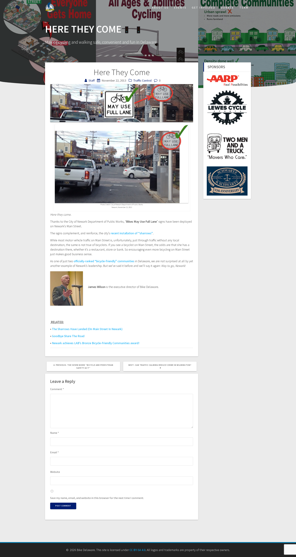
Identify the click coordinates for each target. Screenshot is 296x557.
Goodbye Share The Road (68, 336)
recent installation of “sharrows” (132, 233)
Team (244, 7)
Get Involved (203, 7)
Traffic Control (142, 80)
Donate (227, 7)
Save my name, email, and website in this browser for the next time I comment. (97, 498)
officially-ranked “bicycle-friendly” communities (104, 261)
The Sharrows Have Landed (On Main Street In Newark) (87, 329)
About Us (160, 7)
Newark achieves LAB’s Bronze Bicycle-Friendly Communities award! (95, 343)
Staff (92, 80)
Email (54, 452)
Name (54, 432)
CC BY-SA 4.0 (137, 550)
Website (55, 472)
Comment (57, 389)
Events (180, 7)
